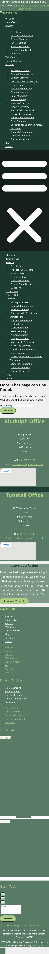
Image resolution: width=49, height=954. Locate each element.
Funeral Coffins (12, 691)
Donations (16, 53)
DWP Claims (11, 57)
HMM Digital (37, 945)
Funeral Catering (13, 687)
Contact (8, 146)
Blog (7, 142)
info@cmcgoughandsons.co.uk (27, 464)
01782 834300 (28, 533)
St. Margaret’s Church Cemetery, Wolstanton (26, 126)
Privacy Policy (13, 925)
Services (9, 25)
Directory (9, 64)
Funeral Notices (13, 60)
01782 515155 (28, 460)
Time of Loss (11, 22)
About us (9, 18)
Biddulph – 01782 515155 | (26, 5)
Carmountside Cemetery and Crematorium (24, 83)
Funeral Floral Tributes (16, 698)
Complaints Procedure (32, 925)
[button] (24, 200)
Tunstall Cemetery (20, 139)
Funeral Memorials (14, 695)
